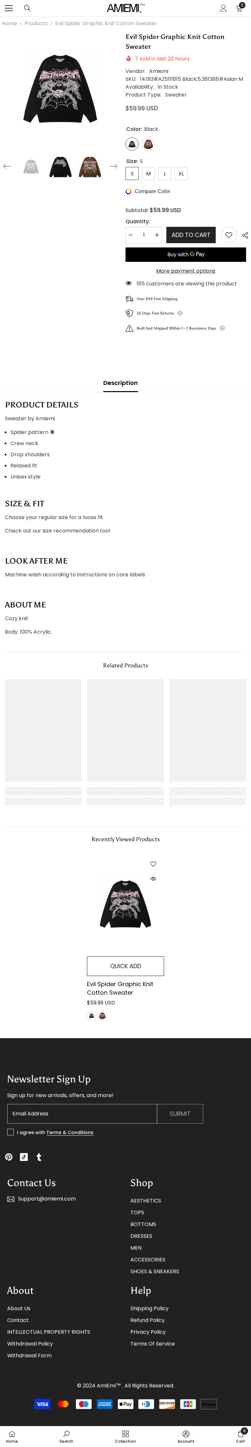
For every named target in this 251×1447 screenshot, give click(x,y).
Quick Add (125, 966)
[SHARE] (242, 235)
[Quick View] (153, 879)
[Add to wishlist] (229, 235)
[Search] (27, 8)
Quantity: (138, 221)
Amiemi (158, 71)
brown (102, 1015)
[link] (43, 791)
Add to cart (191, 235)
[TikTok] (24, 1157)
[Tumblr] (39, 1157)
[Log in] (223, 8)
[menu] (9, 8)
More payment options (185, 271)
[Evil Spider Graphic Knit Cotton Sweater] (125, 903)
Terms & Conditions (69, 1132)
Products (36, 23)
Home (9, 23)
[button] (7, 166)
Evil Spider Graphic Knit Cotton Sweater (120, 988)
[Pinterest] (9, 1157)
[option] (60, 87)
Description (120, 383)
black (91, 1015)
